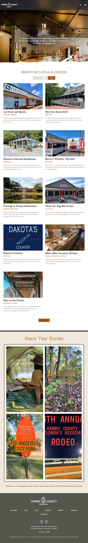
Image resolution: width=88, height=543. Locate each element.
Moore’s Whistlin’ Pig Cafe (60, 159)
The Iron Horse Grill (56, 112)
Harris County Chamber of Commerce (44, 526)
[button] (80, 5)
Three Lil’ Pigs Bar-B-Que (59, 206)
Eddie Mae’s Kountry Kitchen (61, 253)
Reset (51, 78)
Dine (36, 510)
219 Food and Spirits (14, 112)
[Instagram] (46, 521)
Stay (26, 510)
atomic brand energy (70, 537)
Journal (74, 510)
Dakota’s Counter (13, 253)
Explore (13, 510)
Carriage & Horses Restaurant (20, 206)
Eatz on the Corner (13, 300)
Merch (61, 510)
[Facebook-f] (41, 521)
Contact (44, 514)
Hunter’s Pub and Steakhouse (19, 159)
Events (48, 510)
